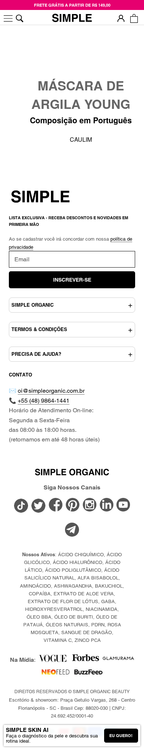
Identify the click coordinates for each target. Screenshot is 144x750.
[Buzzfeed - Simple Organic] (88, 673)
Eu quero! (121, 735)
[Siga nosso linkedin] (106, 505)
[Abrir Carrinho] (133, 18)
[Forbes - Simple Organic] (85, 660)
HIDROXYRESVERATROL (54, 609)
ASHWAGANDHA (73, 586)
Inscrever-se (72, 280)
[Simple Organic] (72, 18)
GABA (108, 601)
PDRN (97, 624)
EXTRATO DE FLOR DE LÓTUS (63, 601)
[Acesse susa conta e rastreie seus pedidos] (120, 18)
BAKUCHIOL (109, 586)
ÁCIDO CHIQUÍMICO (81, 554)
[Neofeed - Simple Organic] (55, 673)
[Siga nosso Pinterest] (72, 505)
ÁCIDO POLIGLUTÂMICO (73, 570)
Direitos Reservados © (72, 691)
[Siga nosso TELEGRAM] (72, 531)
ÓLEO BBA (39, 617)
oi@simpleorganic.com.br (51, 390)
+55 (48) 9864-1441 (43, 400)
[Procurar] (19, 18)
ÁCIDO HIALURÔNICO (77, 562)
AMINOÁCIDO (35, 586)
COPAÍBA (40, 593)
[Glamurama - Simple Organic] (118, 660)
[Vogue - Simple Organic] (52, 660)
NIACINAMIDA (101, 609)
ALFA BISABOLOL (98, 578)
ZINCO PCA (88, 640)
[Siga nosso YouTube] (123, 505)
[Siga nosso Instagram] (89, 505)
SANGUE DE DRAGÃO (86, 632)
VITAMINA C (58, 640)
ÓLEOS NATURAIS (67, 624)
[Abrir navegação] (8, 18)
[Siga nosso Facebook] (56, 505)
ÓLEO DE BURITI (73, 617)
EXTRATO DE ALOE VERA (84, 593)
